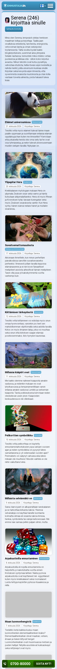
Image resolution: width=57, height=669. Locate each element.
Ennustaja (38, 435)
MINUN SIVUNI (14, 29)
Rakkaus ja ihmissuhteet (15, 249)
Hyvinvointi (38, 312)
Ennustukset (44, 558)
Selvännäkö (38, 498)
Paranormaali (37, 122)
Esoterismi (28, 182)
